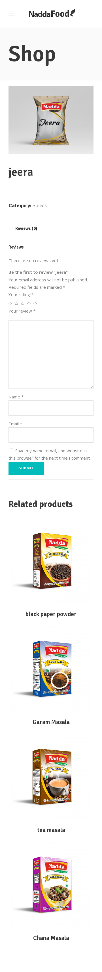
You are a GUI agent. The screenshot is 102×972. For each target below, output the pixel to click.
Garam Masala (51, 722)
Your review (21, 311)
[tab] (51, 228)
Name (16, 397)
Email (15, 423)
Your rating (20, 294)
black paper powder (51, 614)
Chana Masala (51, 938)
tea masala (51, 830)
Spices (40, 205)
